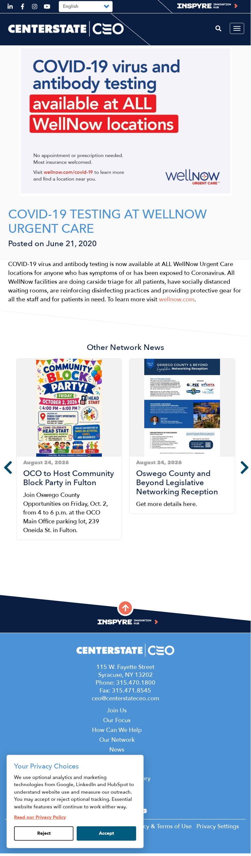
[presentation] (3, 467)
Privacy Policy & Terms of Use (152, 826)
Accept (106, 833)
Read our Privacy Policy (40, 817)
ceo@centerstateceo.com (125, 698)
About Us (125, 768)
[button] (18, 576)
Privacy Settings (217, 826)
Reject (44, 833)
